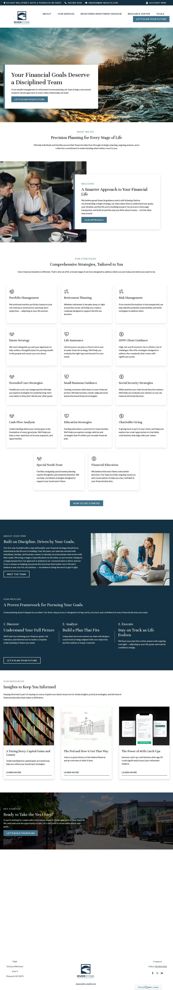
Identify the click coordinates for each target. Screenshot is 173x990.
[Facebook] (152, 973)
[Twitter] (157, 973)
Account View (157, 3)
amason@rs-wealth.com (103, 3)
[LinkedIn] (162, 973)
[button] (47, 13)
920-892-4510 (75, 3)
